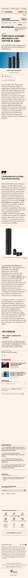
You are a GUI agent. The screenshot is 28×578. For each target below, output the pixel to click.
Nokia (2, 383)
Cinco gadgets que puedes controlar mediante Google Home (18, 364)
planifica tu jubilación (5, 521)
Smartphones (4, 22)
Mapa (7, 566)
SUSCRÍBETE (20, 11)
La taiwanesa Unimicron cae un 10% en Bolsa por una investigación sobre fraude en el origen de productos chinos (13, 449)
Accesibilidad (23, 564)
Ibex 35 (3, 8)
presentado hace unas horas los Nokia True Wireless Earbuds (12, 105)
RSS (9, 566)
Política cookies (18, 563)
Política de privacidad (16, 564)
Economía (13, 383)
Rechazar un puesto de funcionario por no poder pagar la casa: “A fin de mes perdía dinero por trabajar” (14, 478)
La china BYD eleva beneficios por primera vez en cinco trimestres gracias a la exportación (12, 460)
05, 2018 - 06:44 (14, 72)
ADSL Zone (23, 19)
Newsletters (13, 566)
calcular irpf (5, 515)
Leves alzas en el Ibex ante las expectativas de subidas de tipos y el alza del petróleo (20, 29)
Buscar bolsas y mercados (8, 486)
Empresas (7, 383)
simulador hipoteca (14, 515)
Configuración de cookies (6, 564)
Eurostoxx (8, 493)
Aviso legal (12, 563)
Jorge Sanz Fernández (14, 70)
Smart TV (15, 22)
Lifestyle (25, 22)
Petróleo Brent (24, 8)
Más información (4, 390)
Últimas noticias (6, 444)
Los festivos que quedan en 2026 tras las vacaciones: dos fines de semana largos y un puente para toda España (13, 466)
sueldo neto (22, 515)
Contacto (8, 563)
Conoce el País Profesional (14, 532)
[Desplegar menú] (2, 11)
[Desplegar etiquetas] (25, 384)
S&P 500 (13, 8)
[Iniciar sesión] (25, 11)
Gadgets (20, 22)
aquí (23, 393)
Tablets (10, 22)
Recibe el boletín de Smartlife (10, 352)
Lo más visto (4, 474)
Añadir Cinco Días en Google (9, 80)
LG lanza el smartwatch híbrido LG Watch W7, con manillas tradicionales (18, 374)
